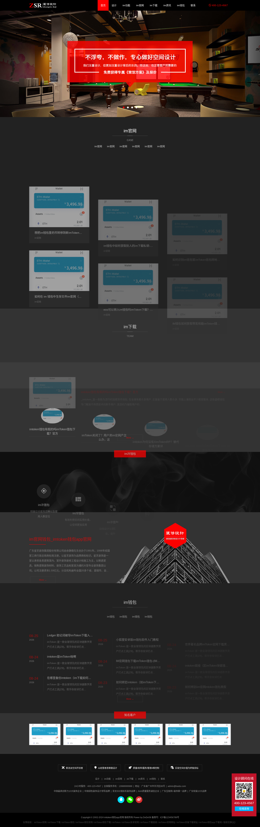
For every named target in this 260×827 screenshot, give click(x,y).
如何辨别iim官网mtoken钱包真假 (205, 668)
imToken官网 (40, 822)
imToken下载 (54, 822)
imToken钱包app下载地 (210, 822)
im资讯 (167, 5)
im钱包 (181, 5)
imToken (116, 822)
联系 (193, 5)
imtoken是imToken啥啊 (61, 647)
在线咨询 (244, 808)
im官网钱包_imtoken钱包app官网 (42, 5)
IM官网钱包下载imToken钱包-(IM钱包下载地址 (145, 647)
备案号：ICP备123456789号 (165, 817)
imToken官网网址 (167, 822)
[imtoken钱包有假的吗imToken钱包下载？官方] (52, 361)
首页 (103, 5)
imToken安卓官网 (130, 822)
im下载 (153, 5)
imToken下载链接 (148, 822)
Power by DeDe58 (142, 817)
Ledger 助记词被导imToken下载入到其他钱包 (75, 626)
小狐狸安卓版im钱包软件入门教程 (137, 626)
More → (130, 292)
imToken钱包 (68, 822)
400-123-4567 (219, 5)
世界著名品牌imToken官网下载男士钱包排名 (213, 626)
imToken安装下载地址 (187, 822)
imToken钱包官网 (84, 822)
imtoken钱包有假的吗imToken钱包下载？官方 (109, 361)
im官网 (140, 5)
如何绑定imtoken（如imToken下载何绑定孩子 (144, 668)
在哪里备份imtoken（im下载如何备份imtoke (74, 668)
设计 (114, 5)
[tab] (52, 413)
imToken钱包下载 (102, 822)
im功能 (126, 5)
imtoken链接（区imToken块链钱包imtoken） (213, 647)
